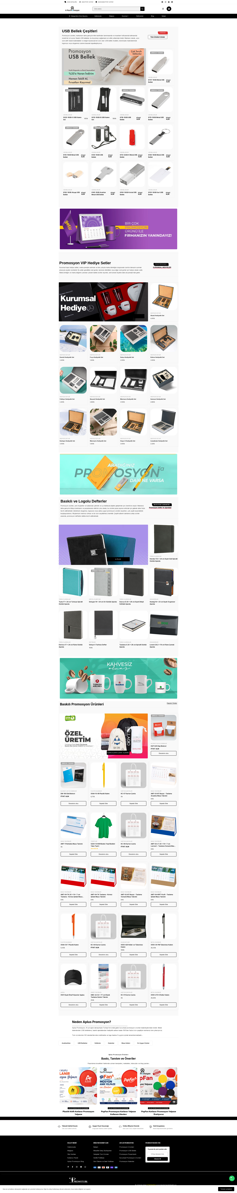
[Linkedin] (172, 2)
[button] (157, 37)
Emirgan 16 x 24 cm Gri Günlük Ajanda (103, 602)
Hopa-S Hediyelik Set (127, 441)
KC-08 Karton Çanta (128, 844)
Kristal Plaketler (95, 599)
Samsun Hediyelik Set (158, 399)
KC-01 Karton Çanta (128, 995)
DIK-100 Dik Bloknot (68, 794)
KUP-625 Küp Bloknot (158, 746)
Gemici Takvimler (96, 992)
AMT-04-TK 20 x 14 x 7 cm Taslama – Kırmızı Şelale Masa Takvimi (71, 897)
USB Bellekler (152, 77)
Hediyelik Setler (155, 313)
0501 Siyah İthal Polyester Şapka (72, 995)
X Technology (151, 1185)
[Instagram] (165, 2)
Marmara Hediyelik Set (128, 399)
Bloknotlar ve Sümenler (159, 743)
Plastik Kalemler (96, 791)
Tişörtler (94, 841)
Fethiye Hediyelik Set (67, 399)
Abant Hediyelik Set (157, 315)
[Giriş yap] (163, 9)
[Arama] (142, 9)
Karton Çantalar (126, 791)
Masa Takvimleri (156, 791)
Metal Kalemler (156, 942)
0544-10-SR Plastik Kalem (100, 794)
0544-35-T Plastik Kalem (70, 945)
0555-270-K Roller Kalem (160, 995)
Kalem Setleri (125, 942)
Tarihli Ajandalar (155, 556)
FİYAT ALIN (168, 81)
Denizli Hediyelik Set (67, 357)
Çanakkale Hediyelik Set (158, 441)
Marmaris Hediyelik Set (98, 441)
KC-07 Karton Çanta (128, 794)
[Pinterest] (168, 2)
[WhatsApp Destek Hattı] (85, 1167)
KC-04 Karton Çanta (98, 945)
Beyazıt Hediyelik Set (97, 399)
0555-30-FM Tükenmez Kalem (162, 945)
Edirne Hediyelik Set (157, 357)
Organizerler (154, 599)
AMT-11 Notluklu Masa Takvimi (72, 844)
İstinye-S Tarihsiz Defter (98, 645)
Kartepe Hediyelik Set (67, 441)
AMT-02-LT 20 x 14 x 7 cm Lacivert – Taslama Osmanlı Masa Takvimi (163, 846)
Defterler (92, 642)
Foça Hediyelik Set (96, 357)
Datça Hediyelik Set (127, 357)
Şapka (63, 992)
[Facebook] (162, 2)
